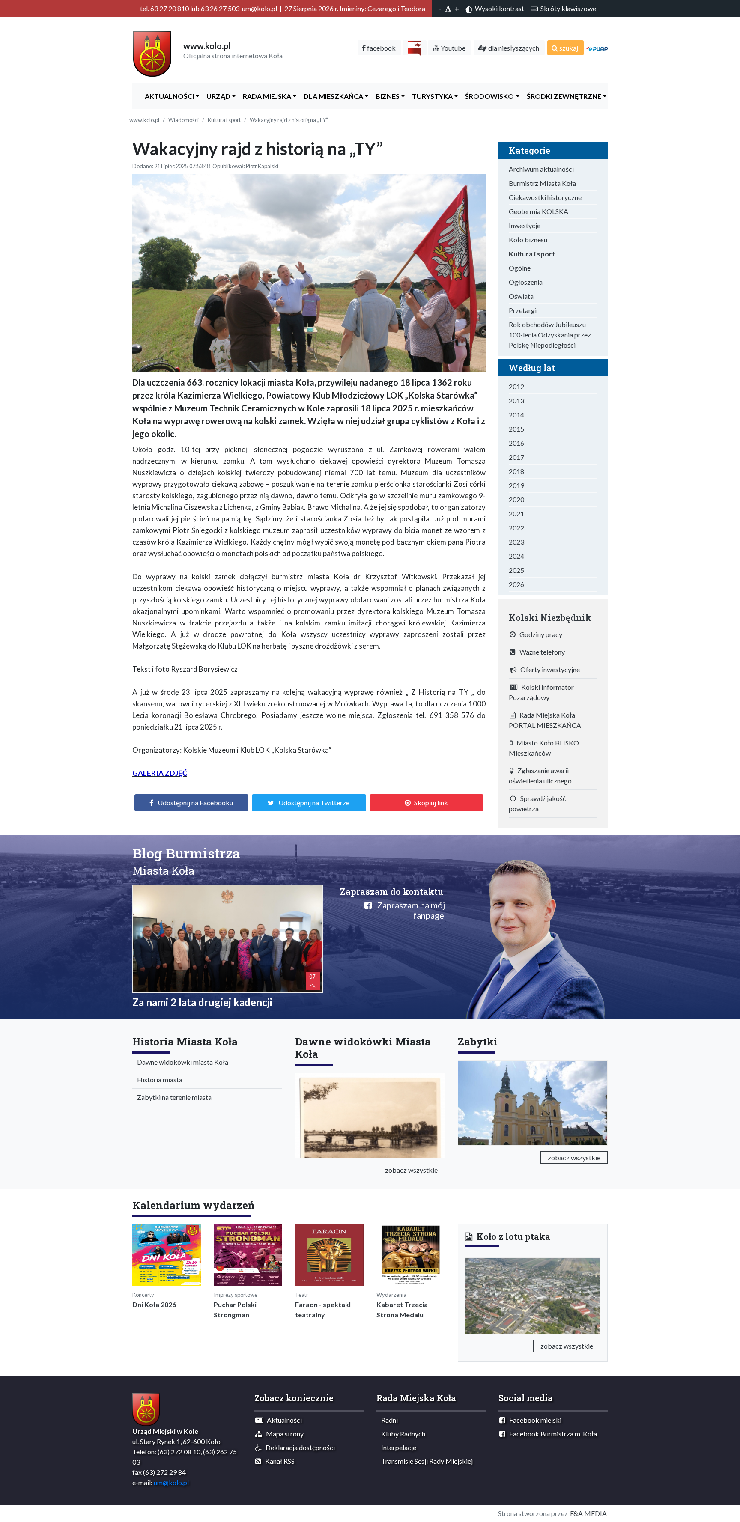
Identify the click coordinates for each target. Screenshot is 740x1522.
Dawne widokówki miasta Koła (180, 1062)
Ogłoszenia (526, 282)
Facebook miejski (533, 1420)
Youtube (452, 48)
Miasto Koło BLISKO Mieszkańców (544, 748)
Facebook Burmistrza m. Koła (551, 1434)
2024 (516, 556)
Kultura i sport (224, 119)
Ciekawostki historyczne (545, 197)
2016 (516, 443)
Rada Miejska (265, 96)
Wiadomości (183, 119)
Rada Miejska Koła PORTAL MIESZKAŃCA (545, 720)
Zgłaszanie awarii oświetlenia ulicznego (540, 775)
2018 (516, 471)
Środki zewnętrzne (562, 96)
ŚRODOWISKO (487, 96)
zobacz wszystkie (411, 1170)
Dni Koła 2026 (154, 1304)
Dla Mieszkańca (331, 96)
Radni (387, 1420)
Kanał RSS (278, 1461)
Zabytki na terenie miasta (172, 1097)
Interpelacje (396, 1447)
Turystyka (430, 96)
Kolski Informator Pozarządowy (541, 692)
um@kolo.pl (171, 1482)
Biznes (386, 96)
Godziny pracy (539, 634)
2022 (516, 528)
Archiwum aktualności (541, 169)
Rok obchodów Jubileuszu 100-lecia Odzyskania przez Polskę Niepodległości (550, 334)
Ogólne (520, 268)
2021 (516, 513)
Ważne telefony (540, 652)
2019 (516, 485)
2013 (516, 400)
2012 (516, 386)
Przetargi (523, 310)
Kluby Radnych (401, 1434)
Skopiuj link (431, 802)
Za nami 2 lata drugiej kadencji (202, 1002)
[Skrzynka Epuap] (597, 48)
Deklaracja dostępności (298, 1447)
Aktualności (167, 96)
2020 (516, 499)
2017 (516, 457)
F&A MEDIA (588, 1513)
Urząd (216, 96)
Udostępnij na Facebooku (195, 802)
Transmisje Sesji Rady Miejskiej (425, 1461)
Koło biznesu (528, 239)
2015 (516, 429)
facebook (381, 48)
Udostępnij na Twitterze (313, 802)
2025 (516, 570)
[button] (475, 1294)
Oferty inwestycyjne (548, 669)
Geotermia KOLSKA (538, 211)
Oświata (521, 296)
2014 (516, 415)
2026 (516, 584)
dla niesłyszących (513, 48)
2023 (516, 542)
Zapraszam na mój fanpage (408, 910)
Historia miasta (157, 1079)
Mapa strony (283, 1434)
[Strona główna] (152, 53)
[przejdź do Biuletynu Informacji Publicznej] (414, 48)
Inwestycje (524, 225)
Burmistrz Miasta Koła (542, 183)
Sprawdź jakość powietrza (537, 803)
